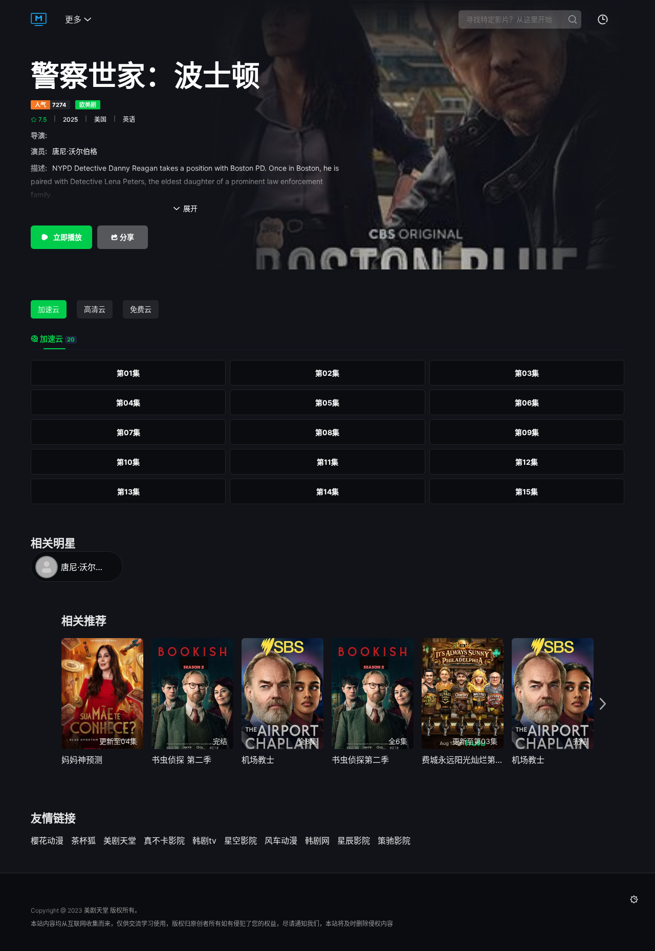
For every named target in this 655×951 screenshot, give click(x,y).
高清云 (94, 309)
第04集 (128, 402)
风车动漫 (281, 840)
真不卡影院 (164, 840)
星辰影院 (353, 840)
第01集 (128, 373)
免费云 (140, 309)
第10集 (128, 462)
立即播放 (67, 237)
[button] (603, 704)
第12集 (526, 462)
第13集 (128, 491)
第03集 (527, 373)
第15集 (526, 491)
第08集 (327, 432)
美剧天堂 (119, 840)
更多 (78, 19)
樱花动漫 (47, 840)
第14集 (327, 491)
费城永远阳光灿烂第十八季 (463, 760)
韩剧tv (204, 840)
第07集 (128, 432)
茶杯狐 (83, 840)
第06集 (527, 402)
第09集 (527, 432)
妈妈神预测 (81, 760)
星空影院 (240, 840)
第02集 (327, 373)
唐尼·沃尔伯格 (76, 151)
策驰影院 (394, 840)
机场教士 (258, 760)
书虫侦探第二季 (360, 760)
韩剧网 (317, 840)
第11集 (327, 462)
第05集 (327, 402)
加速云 (48, 309)
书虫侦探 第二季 (181, 760)
